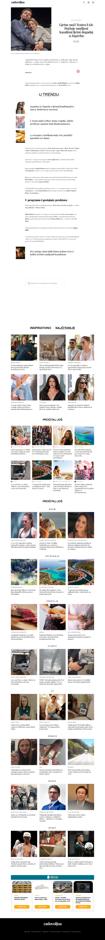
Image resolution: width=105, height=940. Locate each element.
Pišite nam (27, 931)
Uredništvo (45, 931)
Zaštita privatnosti (55, 931)
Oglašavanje (66, 931)
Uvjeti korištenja (36, 931)
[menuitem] (88, 2)
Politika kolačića (76, 931)
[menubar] (88, 2)
